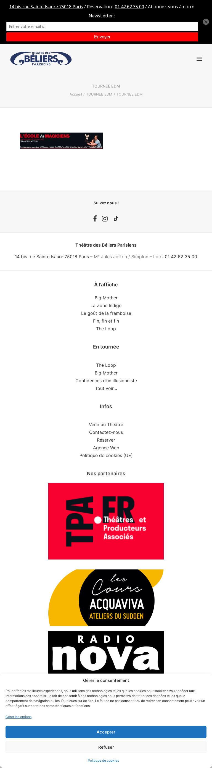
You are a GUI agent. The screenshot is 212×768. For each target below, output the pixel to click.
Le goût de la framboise (106, 313)
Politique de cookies (103, 760)
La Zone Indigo (106, 305)
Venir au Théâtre (106, 424)
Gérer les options (18, 717)
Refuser (106, 747)
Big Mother (106, 297)
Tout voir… (106, 388)
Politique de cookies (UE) (106, 455)
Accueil (76, 94)
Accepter (106, 732)
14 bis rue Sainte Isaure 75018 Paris (52, 256)
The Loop (106, 328)
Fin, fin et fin (106, 321)
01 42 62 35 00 (181, 256)
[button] (199, 59)
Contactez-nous (106, 432)
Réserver (106, 440)
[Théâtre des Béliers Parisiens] (41, 58)
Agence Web (106, 447)
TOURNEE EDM (99, 94)
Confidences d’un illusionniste (106, 380)
